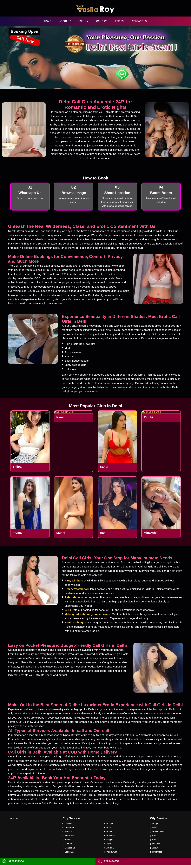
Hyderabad (157, 852)
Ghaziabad (70, 848)
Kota (154, 835)
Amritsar (110, 848)
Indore (67, 839)
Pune (108, 827)
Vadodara (69, 852)
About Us (65, 21)
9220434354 (16, 861)
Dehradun (69, 827)
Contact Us (139, 21)
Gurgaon (156, 823)
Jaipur (155, 848)
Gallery (101, 21)
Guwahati (69, 823)
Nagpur (109, 839)
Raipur (109, 831)
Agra (108, 843)
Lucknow (156, 843)
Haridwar (110, 835)
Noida (154, 827)
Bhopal (109, 823)
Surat (154, 839)
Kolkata (68, 831)
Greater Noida (158, 831)
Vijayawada (111, 852)
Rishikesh (69, 835)
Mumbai (68, 843)
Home (47, 21)
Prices (119, 21)
